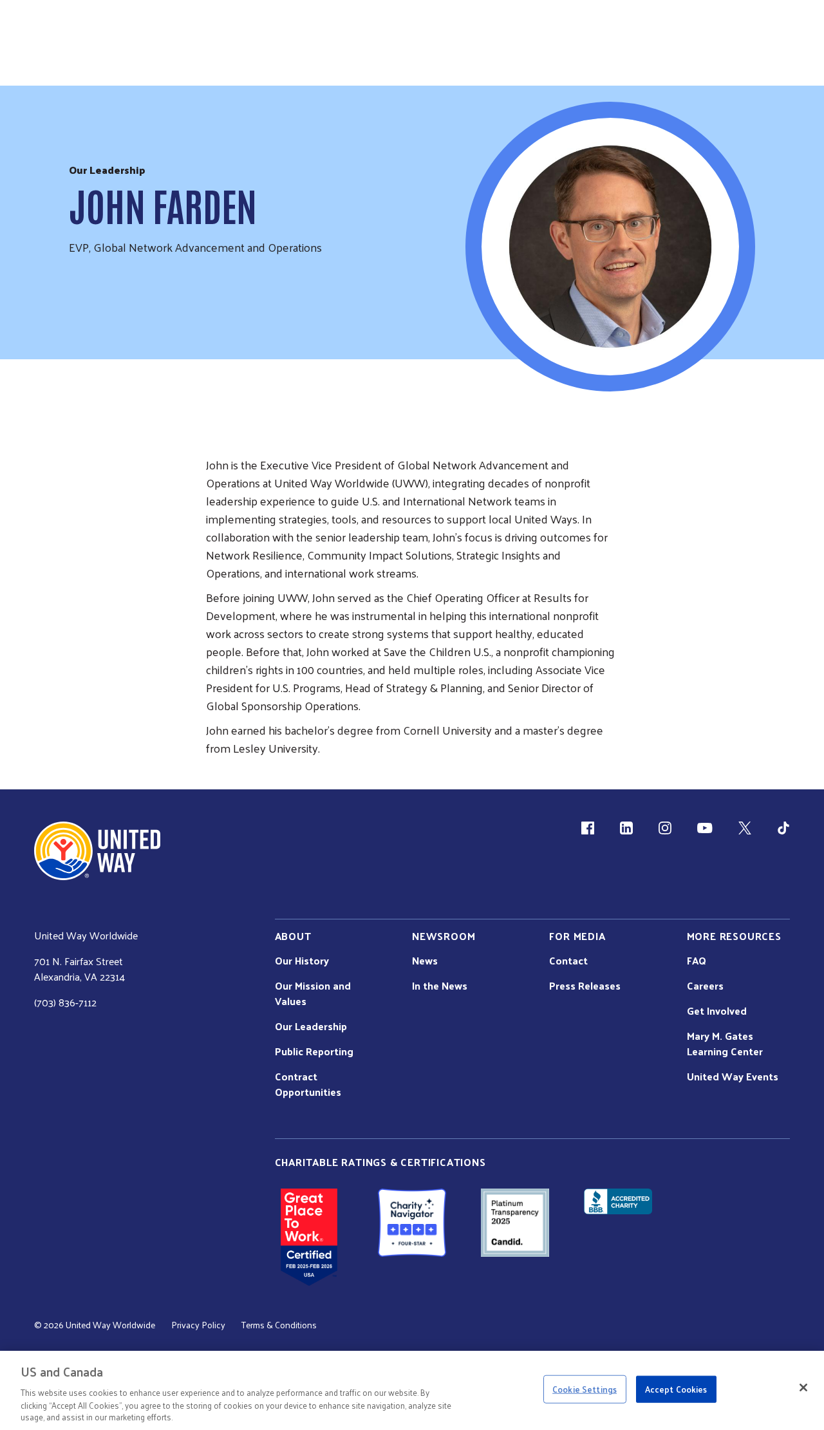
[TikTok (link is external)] (783, 828)
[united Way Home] (97, 851)
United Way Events (732, 1076)
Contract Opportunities (308, 1084)
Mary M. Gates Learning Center (725, 1043)
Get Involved (717, 1011)
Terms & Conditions (279, 1325)
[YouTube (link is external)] (704, 828)
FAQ (696, 960)
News (425, 960)
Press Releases (585, 985)
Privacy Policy (198, 1325)
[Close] (803, 1387)
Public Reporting (314, 1051)
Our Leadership (311, 1026)
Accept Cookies (676, 1389)
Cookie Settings (584, 1389)
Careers (705, 985)
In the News (439, 985)
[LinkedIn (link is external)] (626, 828)
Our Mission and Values (313, 993)
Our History (302, 960)
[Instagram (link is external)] (665, 828)
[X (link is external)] (744, 828)
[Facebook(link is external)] (587, 828)
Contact (568, 960)
